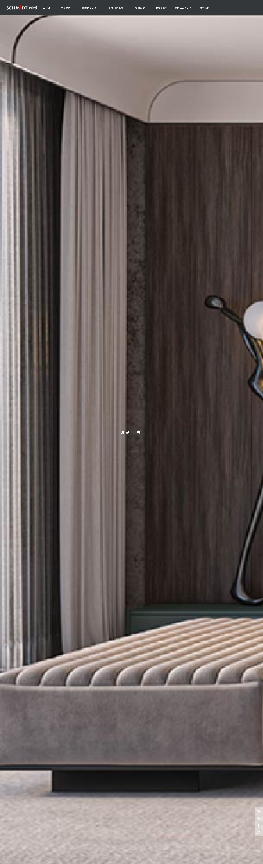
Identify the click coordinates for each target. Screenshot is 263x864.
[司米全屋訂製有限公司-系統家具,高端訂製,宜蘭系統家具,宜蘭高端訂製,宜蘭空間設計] (22, 6)
